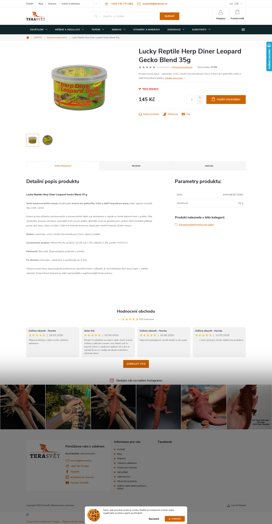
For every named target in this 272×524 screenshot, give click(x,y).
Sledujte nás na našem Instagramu (139, 381)
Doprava (52, 3)
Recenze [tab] (136, 166)
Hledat (169, 16)
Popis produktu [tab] (63, 166)
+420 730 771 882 (79, 466)
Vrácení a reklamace (71, 3)
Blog (41, 3)
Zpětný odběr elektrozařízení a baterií (132, 487)
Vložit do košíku (228, 99)
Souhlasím (176, 518)
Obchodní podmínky (127, 481)
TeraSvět (74, 471)
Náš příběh (122, 472)
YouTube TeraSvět (79, 482)
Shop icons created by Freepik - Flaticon (48, 521)
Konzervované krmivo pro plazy (196, 224)
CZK (236, 3)
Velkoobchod (123, 476)
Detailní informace (174, 78)
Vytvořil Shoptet (238, 505)
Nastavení (154, 518)
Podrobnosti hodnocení (182, 67)
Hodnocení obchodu (136, 311)
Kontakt (29, 3)
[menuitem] (38, 30)
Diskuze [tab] (209, 166)
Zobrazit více (136, 364)
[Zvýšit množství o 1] (199, 97)
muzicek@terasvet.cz (80, 460)
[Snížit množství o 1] (199, 102)
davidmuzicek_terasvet (81, 477)
